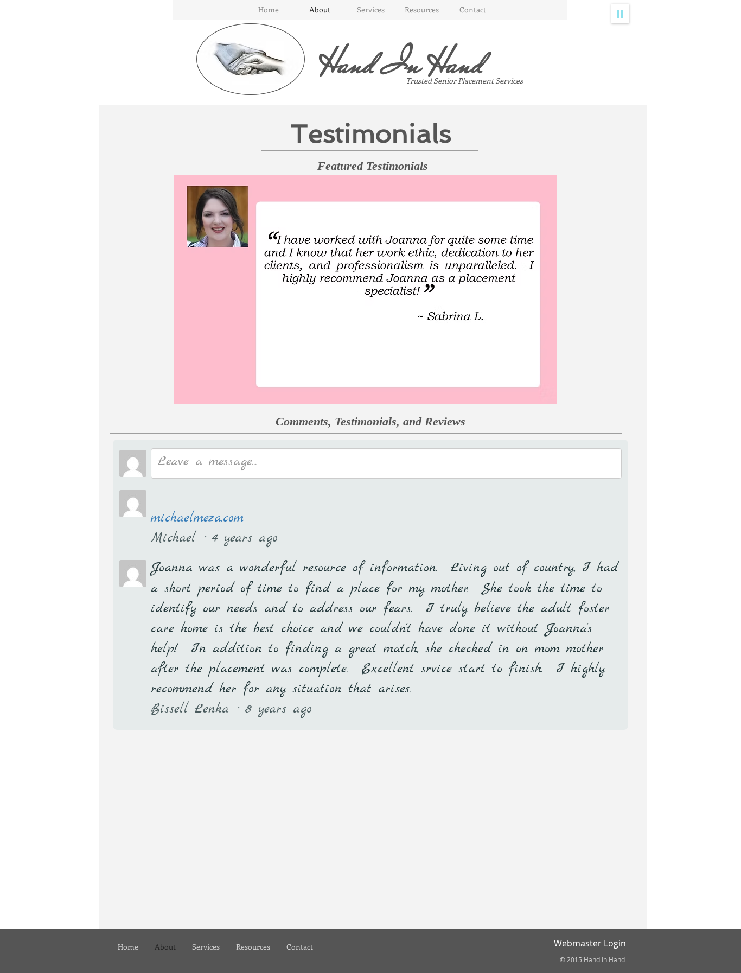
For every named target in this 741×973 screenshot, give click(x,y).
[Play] (620, 13)
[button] (365, 289)
